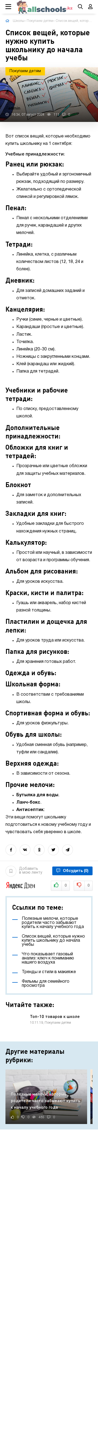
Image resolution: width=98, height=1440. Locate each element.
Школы (18, 20)
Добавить (30, 870)
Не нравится (88, 886)
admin (14, 107)
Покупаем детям (40, 20)
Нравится (66, 886)
